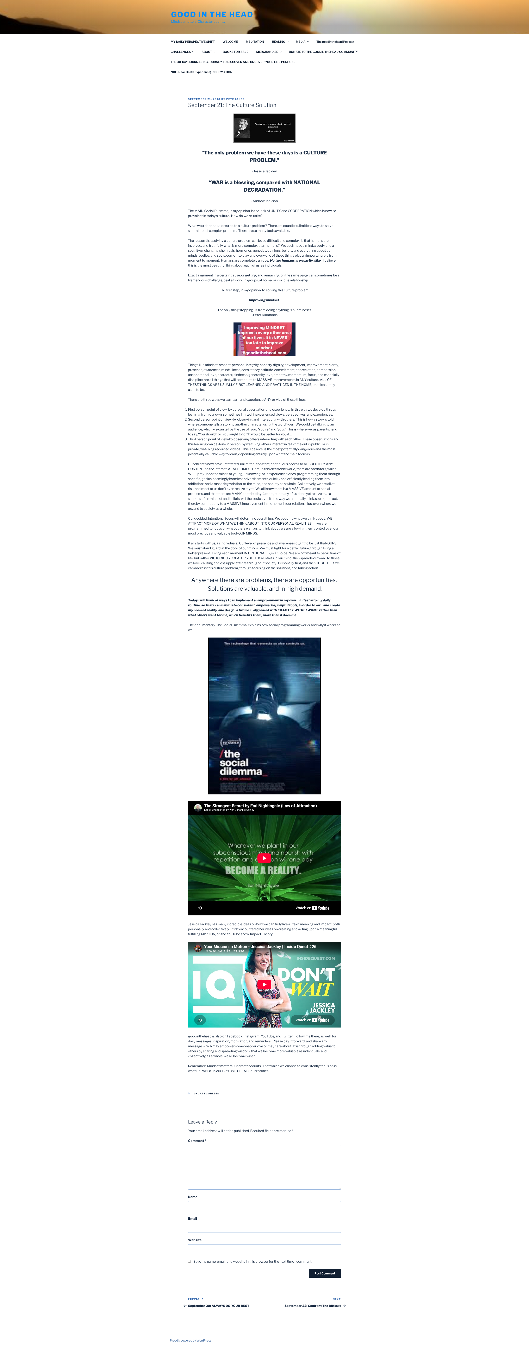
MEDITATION (255, 41)
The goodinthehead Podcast (335, 41)
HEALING (278, 41)
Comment (197, 1141)
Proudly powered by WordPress (190, 1340)
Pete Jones (235, 99)
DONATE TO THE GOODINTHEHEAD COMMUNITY (323, 51)
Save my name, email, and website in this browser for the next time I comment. (252, 1261)
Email (192, 1219)
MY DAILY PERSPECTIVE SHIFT (193, 41)
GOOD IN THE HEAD (212, 14)
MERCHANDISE (267, 51)
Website (194, 1240)
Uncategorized (207, 1093)
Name (192, 1197)
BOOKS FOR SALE (235, 51)
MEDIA (301, 41)
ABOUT (206, 51)
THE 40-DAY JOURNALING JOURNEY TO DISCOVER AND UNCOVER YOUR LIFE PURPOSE (233, 62)
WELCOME (230, 41)
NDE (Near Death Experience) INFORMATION (201, 72)
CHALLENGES (181, 51)
